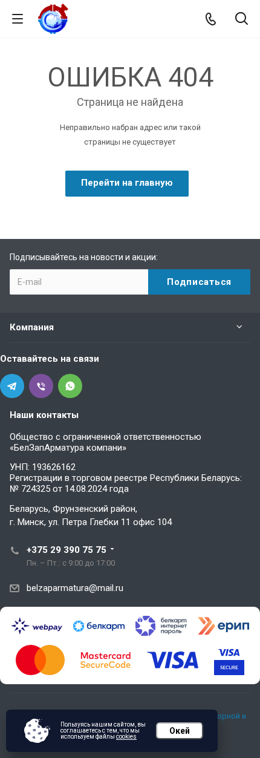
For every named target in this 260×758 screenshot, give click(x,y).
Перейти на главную (127, 182)
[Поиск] (241, 19)
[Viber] (41, 386)
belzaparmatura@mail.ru (75, 588)
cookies (126, 736)
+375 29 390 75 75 (66, 549)
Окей (179, 731)
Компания (32, 327)
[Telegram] (12, 386)
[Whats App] (70, 386)
